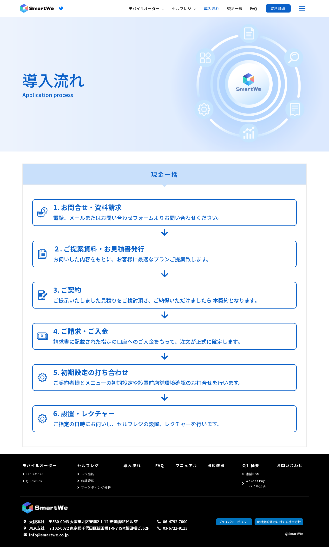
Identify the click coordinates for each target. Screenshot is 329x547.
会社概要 (250, 465)
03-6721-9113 (175, 528)
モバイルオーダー (39, 465)
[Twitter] (61, 8)
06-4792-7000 (175, 521)
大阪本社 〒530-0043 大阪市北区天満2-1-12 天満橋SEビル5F (83, 521)
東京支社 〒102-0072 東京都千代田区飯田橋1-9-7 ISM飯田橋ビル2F (89, 528)
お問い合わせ (290, 465)
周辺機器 (216, 465)
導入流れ (132, 465)
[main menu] (302, 8)
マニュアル (186, 465)
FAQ (159, 465)
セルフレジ (88, 465)
